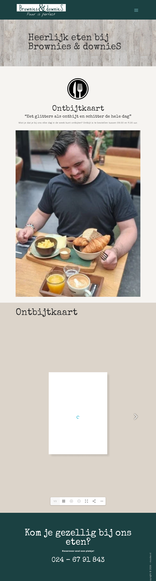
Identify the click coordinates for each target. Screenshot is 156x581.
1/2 (55, 501)
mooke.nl (150, 557)
